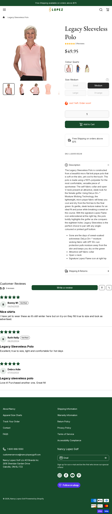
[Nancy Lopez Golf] (56, 9)
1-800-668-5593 (15, 449)
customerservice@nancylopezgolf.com (22, 454)
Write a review (65, 287)
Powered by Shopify (35, 499)
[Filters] (102, 287)
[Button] (107, 79)
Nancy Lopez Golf (18, 499)
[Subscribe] (105, 458)
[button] (107, 9)
